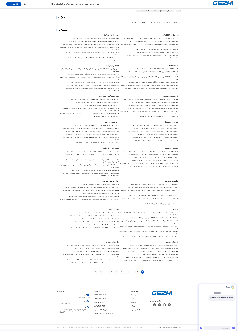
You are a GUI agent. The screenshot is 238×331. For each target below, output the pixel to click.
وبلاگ (68, 4)
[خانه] (162, 295)
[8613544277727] (164, 305)
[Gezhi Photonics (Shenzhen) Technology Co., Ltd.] (223, 4)
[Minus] (201, 287)
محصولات (85, 4)
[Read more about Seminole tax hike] (100, 272)
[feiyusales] (154, 305)
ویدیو (72, 4)
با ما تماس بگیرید (59, 4)
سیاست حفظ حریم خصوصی (173, 327)
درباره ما (92, 4)
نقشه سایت (161, 327)
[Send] (201, 328)
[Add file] (233, 328)
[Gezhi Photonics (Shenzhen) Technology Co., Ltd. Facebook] (169, 305)
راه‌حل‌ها (78, 4)
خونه (98, 4)
